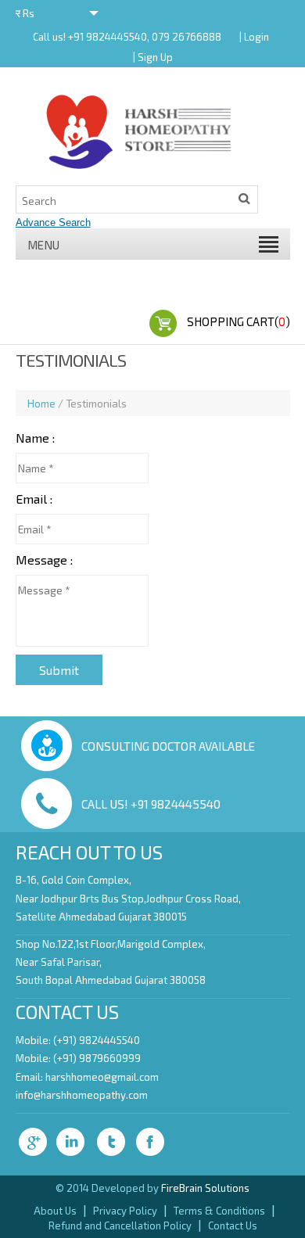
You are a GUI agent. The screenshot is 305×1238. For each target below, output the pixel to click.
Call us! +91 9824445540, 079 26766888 (127, 37)
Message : (44, 559)
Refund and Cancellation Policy (120, 1225)
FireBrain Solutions (205, 1188)
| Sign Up (153, 57)
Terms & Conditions (219, 1210)
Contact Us (232, 1225)
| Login (254, 37)
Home (41, 403)
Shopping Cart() (238, 321)
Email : (34, 498)
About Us (55, 1210)
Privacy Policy (125, 1210)
